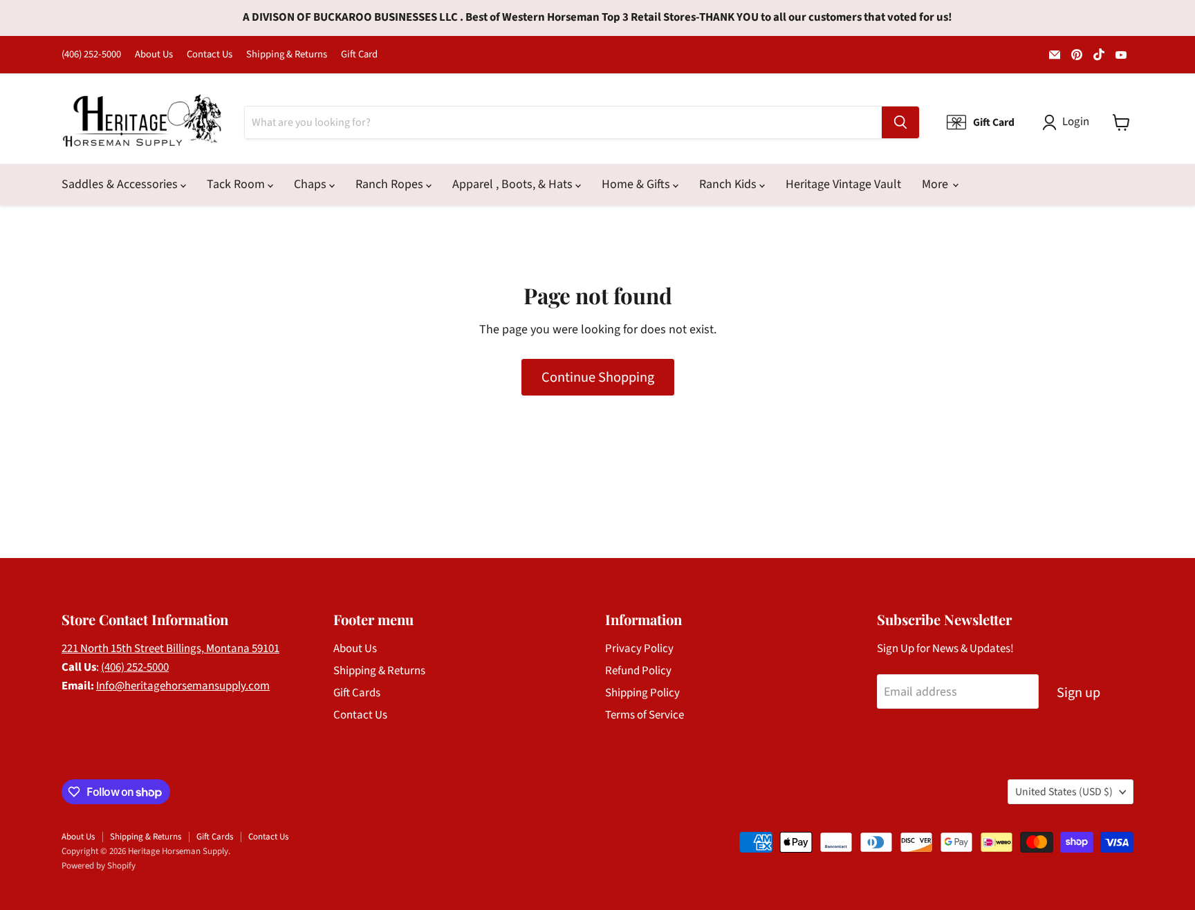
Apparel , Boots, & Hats (513, 184)
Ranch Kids (729, 184)
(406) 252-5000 (91, 55)
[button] (1068, 122)
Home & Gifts (637, 184)
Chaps (311, 184)
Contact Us (209, 55)
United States (1064, 791)
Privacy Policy (639, 648)
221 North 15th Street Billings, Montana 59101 (170, 648)
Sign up (1078, 692)
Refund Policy (638, 670)
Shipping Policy (642, 693)
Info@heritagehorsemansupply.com (183, 686)
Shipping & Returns (286, 55)
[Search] (900, 122)
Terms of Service (644, 715)
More (936, 184)
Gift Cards (356, 693)
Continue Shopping (597, 377)
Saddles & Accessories (121, 184)
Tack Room (237, 184)
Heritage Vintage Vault (843, 184)
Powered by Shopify (99, 866)
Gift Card (359, 55)
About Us (154, 55)
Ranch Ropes (390, 184)
